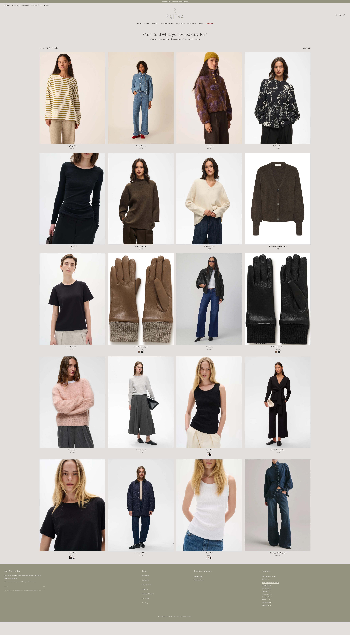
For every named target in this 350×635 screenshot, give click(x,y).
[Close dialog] (195, 284)
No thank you (175, 347)
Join (175, 343)
